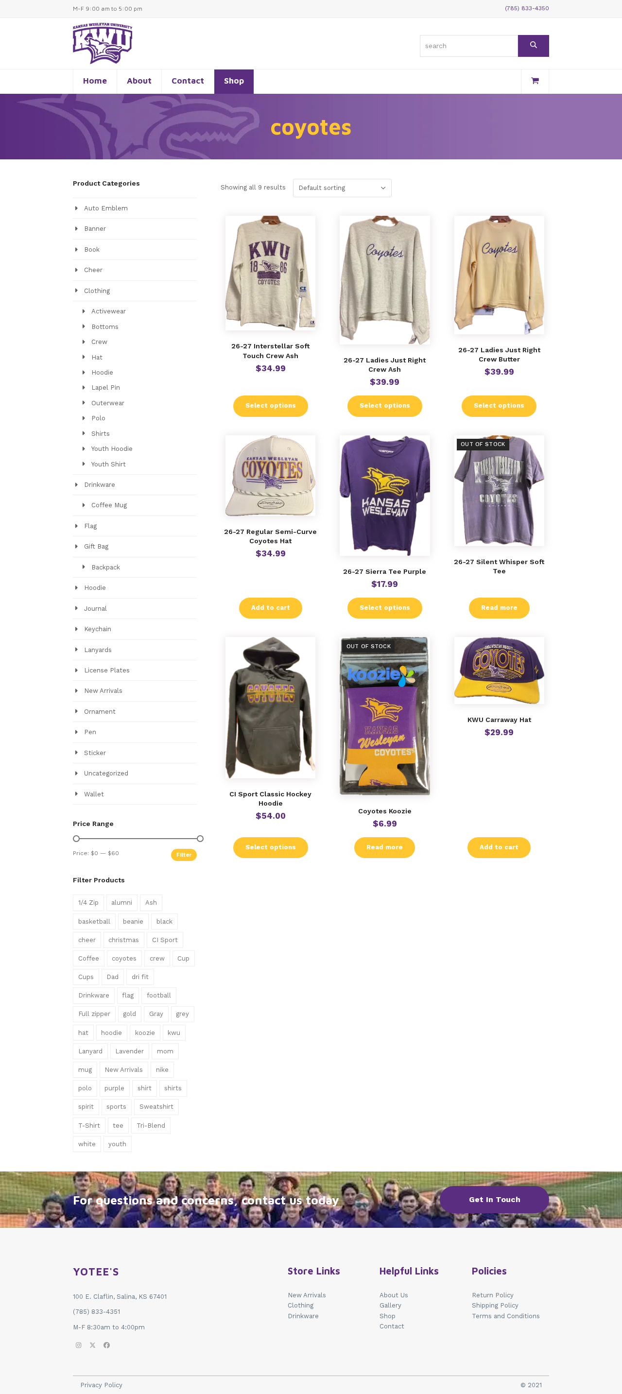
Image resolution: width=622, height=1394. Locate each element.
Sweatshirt (156, 1106)
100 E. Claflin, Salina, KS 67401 (120, 1296)
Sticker (95, 753)
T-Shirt (89, 1125)
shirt (145, 1088)
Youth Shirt (108, 464)
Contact (392, 1326)
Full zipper (94, 1013)
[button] (535, 81)
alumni (121, 902)
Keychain (97, 629)
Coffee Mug (109, 505)
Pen (90, 732)
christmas (123, 940)
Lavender (129, 1051)
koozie (145, 1032)
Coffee (88, 958)
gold (129, 1013)
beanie (133, 921)
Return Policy (493, 1295)
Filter (183, 855)
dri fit (140, 977)
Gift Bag (96, 546)
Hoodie (102, 372)
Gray (156, 1013)
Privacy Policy (101, 1385)
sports (116, 1106)
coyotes (124, 958)
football (159, 995)
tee (118, 1125)
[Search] (533, 46)
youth (117, 1144)
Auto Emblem (106, 208)
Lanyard (90, 1051)
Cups (86, 977)
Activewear (108, 311)
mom (165, 1051)
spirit (86, 1106)
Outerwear (107, 403)
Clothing (97, 290)
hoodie (111, 1032)
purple (114, 1088)
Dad (112, 977)
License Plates (107, 670)
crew (157, 958)
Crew (99, 341)
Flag (90, 526)
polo (85, 1088)
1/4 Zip (88, 902)
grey (182, 1013)
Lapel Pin (105, 387)
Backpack (105, 567)
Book (92, 249)
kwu (174, 1032)
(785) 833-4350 (527, 8)
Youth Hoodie (112, 448)
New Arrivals (103, 690)
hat (83, 1032)
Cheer (93, 270)
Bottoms (105, 326)
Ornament (100, 711)
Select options (270, 405)
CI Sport (165, 940)
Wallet (94, 794)
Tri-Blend (151, 1125)
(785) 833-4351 (96, 1311)
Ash (151, 902)
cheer (87, 940)
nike (162, 1069)
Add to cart (270, 607)
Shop (388, 1316)
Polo (98, 418)
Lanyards (98, 650)
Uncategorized (106, 773)
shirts (173, 1088)
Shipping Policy (495, 1305)
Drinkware (99, 484)
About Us (394, 1295)
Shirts (100, 433)
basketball (94, 921)
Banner (95, 228)
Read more (499, 607)
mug (85, 1069)
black (164, 921)
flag (128, 995)
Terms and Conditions (506, 1316)
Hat (97, 357)
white (87, 1144)
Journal (95, 608)
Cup (183, 958)
